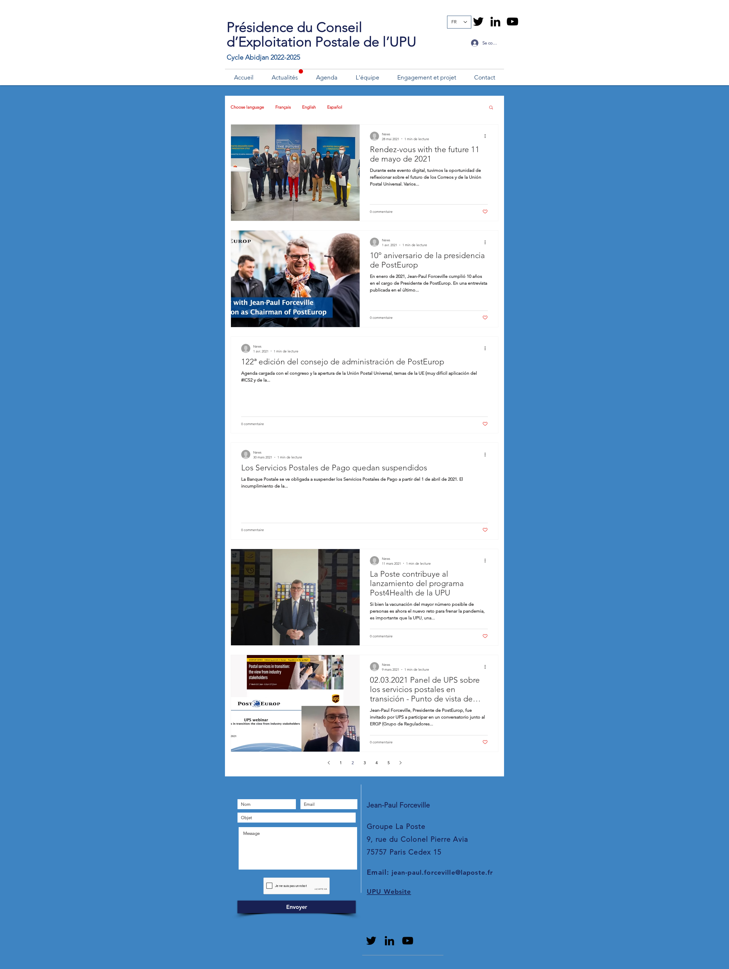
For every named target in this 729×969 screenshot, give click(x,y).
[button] (491, 108)
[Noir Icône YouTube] (512, 21)
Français (283, 107)
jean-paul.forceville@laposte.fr (442, 872)
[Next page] (400, 763)
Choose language (247, 107)
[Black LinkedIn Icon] (495, 21)
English (309, 107)
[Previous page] (328, 763)
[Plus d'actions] (487, 136)
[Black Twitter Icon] (478, 21)
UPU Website (389, 891)
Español (334, 107)
